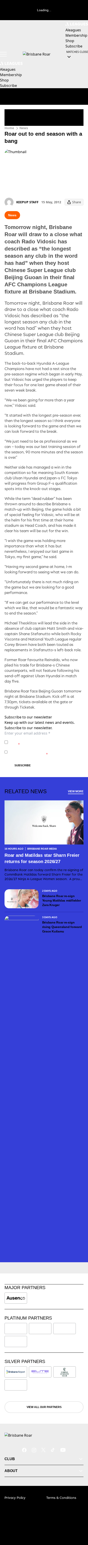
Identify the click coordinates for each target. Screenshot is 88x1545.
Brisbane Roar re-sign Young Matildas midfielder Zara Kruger (61, 900)
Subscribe (22, 765)
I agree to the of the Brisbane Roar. (42, 742)
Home (9, 128)
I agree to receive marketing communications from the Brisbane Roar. (43, 752)
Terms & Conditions (61, 1498)
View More (75, 791)
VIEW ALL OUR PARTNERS (44, 1407)
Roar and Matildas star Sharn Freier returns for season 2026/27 (42, 858)
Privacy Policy (41, 740)
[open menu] (3, 54)
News (23, 128)
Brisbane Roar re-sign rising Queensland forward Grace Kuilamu (62, 927)
